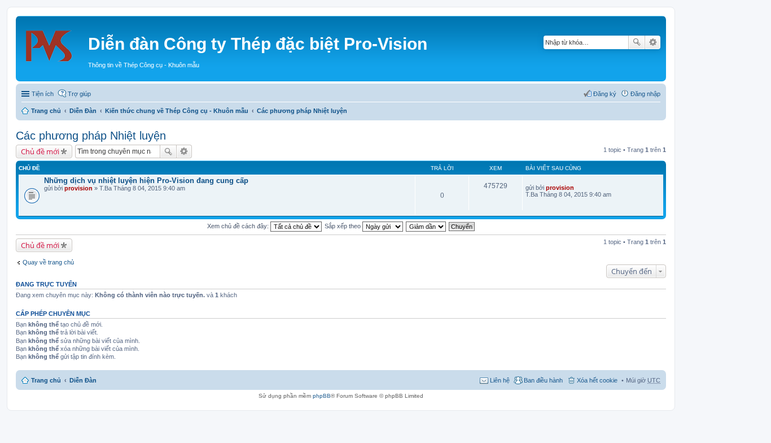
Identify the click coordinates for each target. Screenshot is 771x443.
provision (78, 188)
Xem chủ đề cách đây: (238, 226)
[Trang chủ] (53, 42)
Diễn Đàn (83, 110)
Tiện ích (43, 93)
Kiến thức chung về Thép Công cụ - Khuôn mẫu (176, 110)
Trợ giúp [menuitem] (79, 93)
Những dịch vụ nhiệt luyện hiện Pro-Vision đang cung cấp (146, 180)
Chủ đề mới (40, 151)
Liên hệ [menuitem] (500, 380)
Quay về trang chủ (48, 262)
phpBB (322, 396)
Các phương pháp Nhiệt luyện (302, 110)
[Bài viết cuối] (579, 187)
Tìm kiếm (636, 42)
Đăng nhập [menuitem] (645, 93)
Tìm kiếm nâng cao (652, 42)
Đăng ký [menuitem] (604, 93)
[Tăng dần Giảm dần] (426, 226)
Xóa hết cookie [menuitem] (597, 380)
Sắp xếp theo (343, 226)
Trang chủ (46, 110)
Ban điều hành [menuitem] (543, 380)
